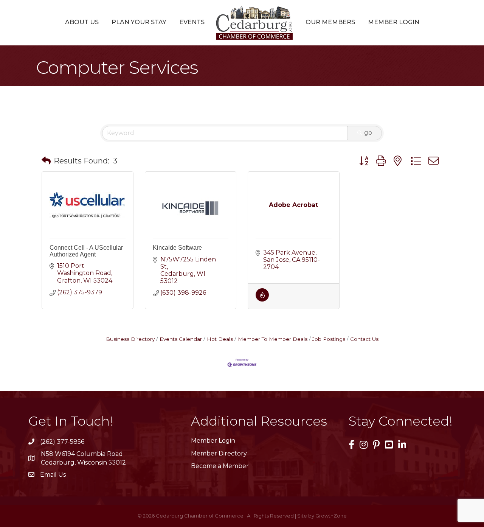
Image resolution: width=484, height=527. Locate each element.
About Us (82, 22)
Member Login (393, 22)
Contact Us (364, 339)
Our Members (330, 22)
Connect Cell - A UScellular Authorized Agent (86, 251)
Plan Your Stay (139, 22)
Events (192, 22)
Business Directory (130, 339)
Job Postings (328, 339)
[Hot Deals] (262, 299)
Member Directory (219, 453)
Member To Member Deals (272, 339)
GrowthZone (331, 516)
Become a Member (220, 465)
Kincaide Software (177, 247)
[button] (46, 161)
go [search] (368, 132)
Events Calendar (181, 339)
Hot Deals (220, 339)
